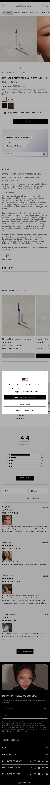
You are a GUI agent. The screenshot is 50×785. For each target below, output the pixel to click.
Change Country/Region (25, 410)
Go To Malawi (25, 404)
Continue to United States (25, 397)
